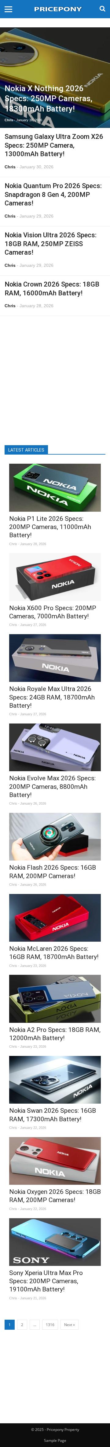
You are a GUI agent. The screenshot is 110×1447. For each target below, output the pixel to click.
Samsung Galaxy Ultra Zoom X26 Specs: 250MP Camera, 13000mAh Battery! (54, 145)
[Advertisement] (55, 376)
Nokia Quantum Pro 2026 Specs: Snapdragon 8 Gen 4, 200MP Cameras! (53, 194)
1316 (50, 1324)
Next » (69, 1324)
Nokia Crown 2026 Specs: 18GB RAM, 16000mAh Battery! (52, 288)
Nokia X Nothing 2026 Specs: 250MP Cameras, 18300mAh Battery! (48, 99)
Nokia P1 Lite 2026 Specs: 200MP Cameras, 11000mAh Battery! (50, 527)
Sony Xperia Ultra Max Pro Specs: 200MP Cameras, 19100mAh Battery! (46, 1281)
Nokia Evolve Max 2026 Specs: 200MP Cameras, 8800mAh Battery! (52, 787)
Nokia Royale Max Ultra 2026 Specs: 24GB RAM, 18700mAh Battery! (52, 697)
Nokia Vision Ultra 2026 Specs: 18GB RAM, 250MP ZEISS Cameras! (51, 243)
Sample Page (55, 1440)
